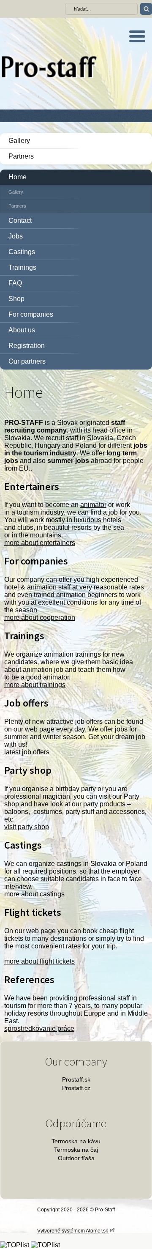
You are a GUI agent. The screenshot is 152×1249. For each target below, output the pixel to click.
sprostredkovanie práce (39, 1028)
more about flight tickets (39, 961)
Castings (21, 251)
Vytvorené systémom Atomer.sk (73, 1231)
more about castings (34, 894)
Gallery (19, 140)
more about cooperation (39, 617)
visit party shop (26, 826)
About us (21, 330)
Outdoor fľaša (76, 1158)
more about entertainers (39, 542)
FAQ (15, 283)
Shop (16, 298)
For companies (30, 314)
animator (93, 504)
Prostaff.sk (76, 1079)
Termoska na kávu (76, 1141)
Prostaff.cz (76, 1088)
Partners (21, 156)
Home (17, 177)
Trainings (22, 267)
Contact (20, 220)
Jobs (15, 236)
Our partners (27, 361)
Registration (26, 345)
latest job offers (26, 752)
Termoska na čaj (76, 1149)
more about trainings (34, 684)
